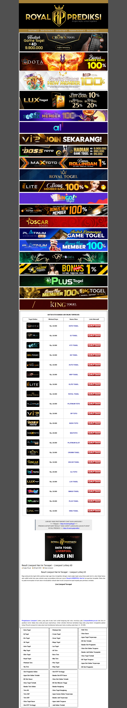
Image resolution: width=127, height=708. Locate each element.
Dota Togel (27, 630)
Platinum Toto (28, 663)
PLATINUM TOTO (74, 404)
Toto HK (26, 690)
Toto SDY (26, 698)
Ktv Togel (27, 638)
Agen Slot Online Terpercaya (90, 663)
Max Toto (55, 659)
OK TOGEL (74, 355)
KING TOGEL (73, 511)
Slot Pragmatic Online (30, 672)
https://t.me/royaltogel (67, 524)
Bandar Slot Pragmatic (88, 645)
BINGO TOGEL (74, 491)
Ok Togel (26, 642)
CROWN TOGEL (73, 452)
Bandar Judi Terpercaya (60, 698)
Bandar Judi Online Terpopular (91, 652)
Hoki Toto (84, 630)
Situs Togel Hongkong (60, 690)
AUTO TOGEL (74, 365)
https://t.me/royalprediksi (71, 528)
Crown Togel (57, 634)
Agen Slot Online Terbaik (32, 675)
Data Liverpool (48, 568)
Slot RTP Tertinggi (30, 705)
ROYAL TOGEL (73, 394)
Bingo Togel (56, 642)
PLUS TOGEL (73, 501)
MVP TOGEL (73, 374)
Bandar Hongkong (58, 686)
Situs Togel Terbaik (87, 656)
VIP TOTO (73, 413)
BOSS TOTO (73, 423)
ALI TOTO (73, 472)
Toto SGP (27, 694)
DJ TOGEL (73, 335)
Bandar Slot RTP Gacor (60, 675)
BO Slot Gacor (28, 679)
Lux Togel (56, 646)
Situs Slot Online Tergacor (89, 648)
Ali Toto (55, 650)
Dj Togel (26, 634)
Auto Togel (27, 646)
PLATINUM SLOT (74, 443)
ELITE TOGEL (74, 384)
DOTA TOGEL (73, 326)
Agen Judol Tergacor (59, 701)
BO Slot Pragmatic (87, 667)
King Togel (56, 667)
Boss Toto (56, 654)
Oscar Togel (56, 638)
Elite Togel (27, 654)
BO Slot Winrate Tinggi (60, 683)
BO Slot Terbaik (86, 641)
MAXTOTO (73, 433)
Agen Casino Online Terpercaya (63, 694)
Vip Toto (26, 667)
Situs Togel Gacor (29, 701)
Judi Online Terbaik (59, 705)
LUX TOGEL (73, 481)
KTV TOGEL (73, 345)
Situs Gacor (85, 633)
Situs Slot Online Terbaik (60, 679)
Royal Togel (27, 659)
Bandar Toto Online (30, 686)
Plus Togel (56, 663)
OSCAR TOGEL (73, 462)
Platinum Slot (57, 630)
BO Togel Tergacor (87, 659)
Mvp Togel (27, 650)
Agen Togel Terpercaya (88, 637)
